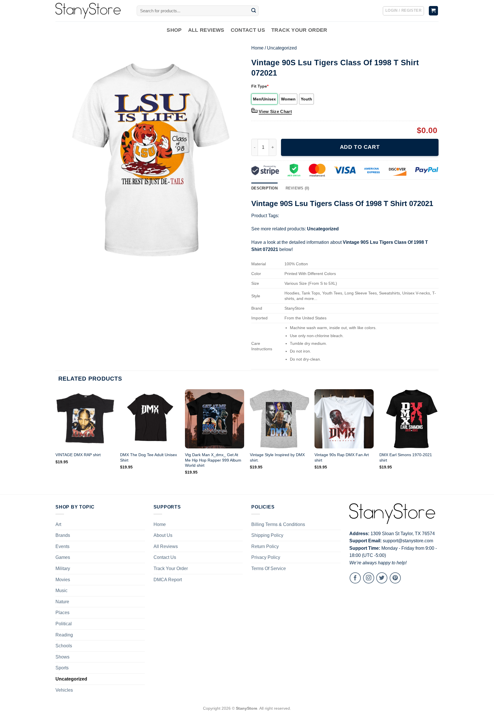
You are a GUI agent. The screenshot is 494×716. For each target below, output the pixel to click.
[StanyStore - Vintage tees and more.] (91, 10)
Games (62, 557)
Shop (174, 30)
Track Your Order (299, 30)
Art (58, 524)
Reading (64, 634)
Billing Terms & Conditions (278, 524)
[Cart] (433, 10)
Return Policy (265, 546)
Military (62, 568)
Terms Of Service (268, 568)
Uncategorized (282, 48)
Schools (63, 645)
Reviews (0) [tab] (297, 188)
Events (62, 546)
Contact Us (248, 30)
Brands (62, 535)
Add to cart (360, 147)
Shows (62, 656)
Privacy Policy (265, 557)
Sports (62, 667)
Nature (62, 601)
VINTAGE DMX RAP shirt (78, 454)
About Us (163, 535)
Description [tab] (264, 188)
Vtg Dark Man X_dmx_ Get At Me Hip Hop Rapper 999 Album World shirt (213, 460)
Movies (62, 579)
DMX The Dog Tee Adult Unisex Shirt (148, 457)
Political (63, 623)
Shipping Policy (267, 535)
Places (62, 612)
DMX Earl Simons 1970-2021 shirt (405, 457)
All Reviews (206, 30)
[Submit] (253, 11)
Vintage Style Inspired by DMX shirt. (277, 457)
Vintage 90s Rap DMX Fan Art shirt (341, 457)
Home (257, 48)
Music (61, 590)
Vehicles (64, 690)
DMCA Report (168, 579)
